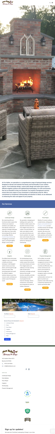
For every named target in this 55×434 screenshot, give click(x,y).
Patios (7, 325)
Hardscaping (8, 331)
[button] (50, 2)
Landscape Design (10, 323)
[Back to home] (7, 2)
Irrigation (8, 329)
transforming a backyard (8, 237)
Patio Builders (5, 378)
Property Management (10, 333)
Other (7, 335)
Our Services (7, 204)
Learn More (9, 245)
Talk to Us (7, 339)
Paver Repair (9, 327)
